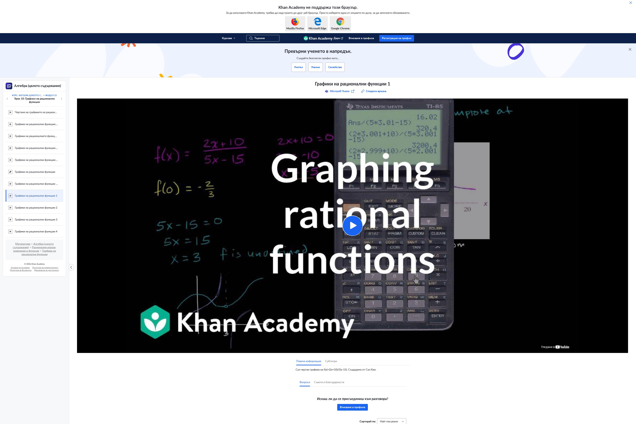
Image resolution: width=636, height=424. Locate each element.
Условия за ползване (20, 268)
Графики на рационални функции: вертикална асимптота (36, 148)
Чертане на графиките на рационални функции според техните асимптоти (36, 112)
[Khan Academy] (318, 38)
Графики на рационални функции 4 (36, 231)
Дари (337, 38)
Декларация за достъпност (46, 270)
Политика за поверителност (45, 268)
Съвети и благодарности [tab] (329, 382)
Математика (22, 244)
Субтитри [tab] (331, 361)
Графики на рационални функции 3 (36, 219)
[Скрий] (630, 2)
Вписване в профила (361, 38)
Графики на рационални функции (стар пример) (36, 184)
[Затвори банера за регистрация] (630, 49)
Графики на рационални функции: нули (36, 160)
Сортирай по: (368, 421)
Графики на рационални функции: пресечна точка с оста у (36, 124)
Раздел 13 (51, 95)
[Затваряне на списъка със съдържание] (71, 267)
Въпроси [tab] (305, 382)
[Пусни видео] (353, 226)
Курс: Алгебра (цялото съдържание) (27, 95)
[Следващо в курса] (61, 99)
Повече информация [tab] (308, 361)
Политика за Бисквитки (20, 270)
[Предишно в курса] (7, 99)
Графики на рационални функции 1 (36, 195)
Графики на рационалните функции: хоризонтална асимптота (36, 136)
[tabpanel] (353, 368)
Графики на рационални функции (35, 172)
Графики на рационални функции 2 (36, 207)
